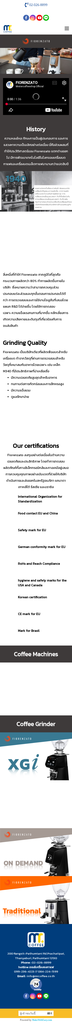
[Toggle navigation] (66, 28)
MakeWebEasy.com (42, 1020)
